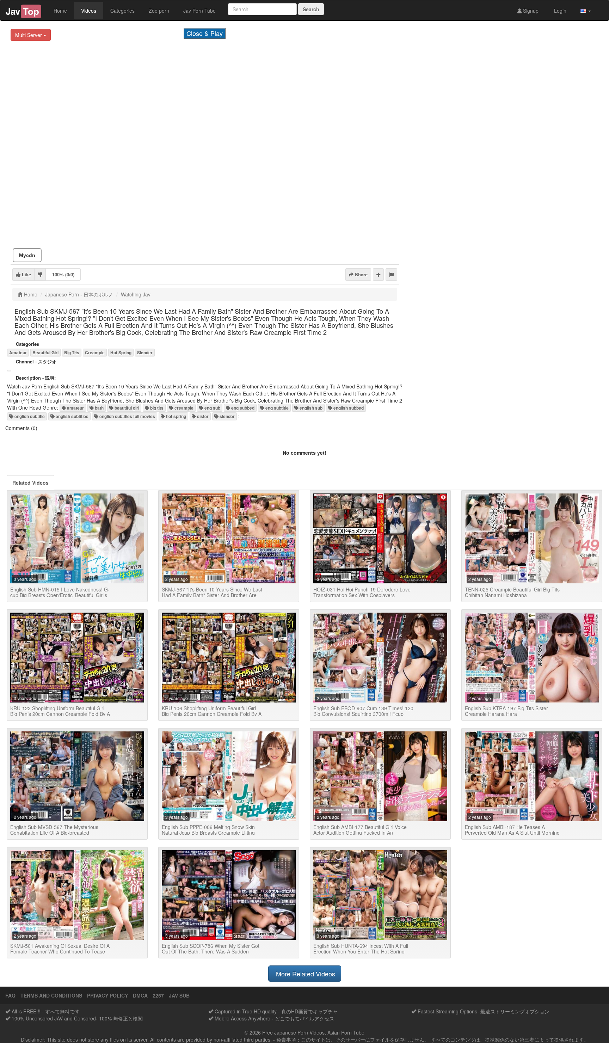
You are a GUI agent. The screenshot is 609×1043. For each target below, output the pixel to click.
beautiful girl (126, 408)
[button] (585, 10)
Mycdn (27, 255)
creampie (183, 408)
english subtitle (29, 416)
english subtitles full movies (126, 416)
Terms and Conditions (51, 995)
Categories (122, 10)
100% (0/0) (63, 274)
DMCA (140, 995)
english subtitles (71, 416)
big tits (156, 408)
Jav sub (179, 995)
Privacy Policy (107, 995)
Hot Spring (120, 352)
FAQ (10, 995)
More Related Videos (304, 973)
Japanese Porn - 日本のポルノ (79, 294)
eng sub (211, 408)
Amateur (18, 352)
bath (99, 408)
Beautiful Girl (45, 352)
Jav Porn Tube (199, 10)
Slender (145, 352)
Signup (530, 10)
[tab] (30, 482)
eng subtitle (276, 408)
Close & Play (204, 33)
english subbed (348, 408)
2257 (158, 995)
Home (60, 10)
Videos (88, 10)
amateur (75, 408)
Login (559, 10)
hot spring (175, 416)
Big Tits (71, 352)
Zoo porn (159, 10)
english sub (310, 408)
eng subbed (242, 408)
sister (202, 416)
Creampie (95, 352)
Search (311, 9)
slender (227, 416)
